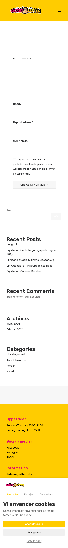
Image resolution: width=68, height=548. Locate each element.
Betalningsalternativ (19, 474)
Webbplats (20, 141)
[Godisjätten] (29, 10)
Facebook (13, 447)
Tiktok (10, 457)
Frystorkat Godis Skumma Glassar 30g (30, 260)
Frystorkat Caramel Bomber (24, 271)
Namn (18, 104)
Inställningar (34, 540)
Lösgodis (12, 244)
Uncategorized (16, 354)
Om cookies (46, 494)
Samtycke (12, 494)
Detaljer (28, 494)
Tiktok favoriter (16, 360)
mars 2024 (13, 323)
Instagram (13, 452)
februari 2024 (15, 329)
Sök (9, 210)
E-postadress (23, 122)
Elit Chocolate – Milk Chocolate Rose (29, 265)
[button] (59, 10)
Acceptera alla (34, 523)
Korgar (11, 365)
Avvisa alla (34, 532)
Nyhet (10, 371)
